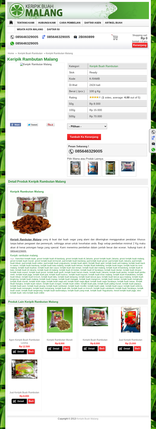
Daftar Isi (53, 29)
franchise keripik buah (25, 258)
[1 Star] (90, 97)
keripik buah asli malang (117, 263)
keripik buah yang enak (78, 290)
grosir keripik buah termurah (48, 261)
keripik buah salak (96, 286)
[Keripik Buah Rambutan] (95, 325)
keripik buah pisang (36, 286)
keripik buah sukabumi (104, 288)
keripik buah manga (48, 279)
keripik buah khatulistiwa (124, 274)
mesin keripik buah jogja (125, 290)
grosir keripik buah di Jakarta (79, 258)
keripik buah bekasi (74, 265)
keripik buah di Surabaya (91, 270)
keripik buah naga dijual (78, 281)
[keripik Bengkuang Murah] (110, 173)
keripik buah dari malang (94, 268)
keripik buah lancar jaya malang (116, 277)
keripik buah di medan (69, 270)
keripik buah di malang (47, 270)
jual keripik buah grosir (97, 261)
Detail (21, 351)
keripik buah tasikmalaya (55, 290)
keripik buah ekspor (132, 270)
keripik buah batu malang (52, 265)
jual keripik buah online (32, 263)
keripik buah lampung (68, 277)
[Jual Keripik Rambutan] (130, 331)
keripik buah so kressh (81, 288)
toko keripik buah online (33, 293)
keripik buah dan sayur (48, 268)
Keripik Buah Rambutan (30, 53)
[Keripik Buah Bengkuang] (128, 170)
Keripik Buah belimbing (94, 265)
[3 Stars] (95, 97)
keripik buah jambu (118, 272)
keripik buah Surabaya (125, 288)
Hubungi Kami (47, 22)
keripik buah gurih (55, 272)
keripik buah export (19, 272)
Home (11, 53)
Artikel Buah (113, 22)
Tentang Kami (25, 22)
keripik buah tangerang (32, 290)
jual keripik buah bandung (74, 261)
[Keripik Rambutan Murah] (60, 331)
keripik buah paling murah (109, 284)
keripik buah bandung (29, 265)
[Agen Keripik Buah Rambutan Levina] (24, 331)
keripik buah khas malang (100, 274)
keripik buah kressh (31, 277)
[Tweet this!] (32, 125)
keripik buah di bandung (117, 268)
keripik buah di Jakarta (25, 270)
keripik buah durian (113, 270)
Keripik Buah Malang (87, 418)
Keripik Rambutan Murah (60, 340)
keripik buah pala (88, 284)
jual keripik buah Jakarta (119, 261)
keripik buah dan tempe (70, 268)
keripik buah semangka (21, 288)
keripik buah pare (18, 286)
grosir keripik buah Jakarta (106, 258)
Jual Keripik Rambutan (130, 340)
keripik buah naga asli (57, 281)
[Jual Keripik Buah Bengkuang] (75, 173)
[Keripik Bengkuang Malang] (93, 173)
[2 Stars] (93, 97)
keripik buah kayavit (78, 274)
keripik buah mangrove (89, 279)
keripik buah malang (29, 279)
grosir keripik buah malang (132, 258)
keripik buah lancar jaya (90, 277)
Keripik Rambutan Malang (32, 59)
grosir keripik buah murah (22, 261)
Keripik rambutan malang (24, 255)
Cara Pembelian (70, 22)
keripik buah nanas (126, 281)
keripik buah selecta (133, 286)
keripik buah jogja (24, 274)
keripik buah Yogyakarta (101, 290)
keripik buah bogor (114, 265)
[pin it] (49, 125)
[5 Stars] (100, 97)
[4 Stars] (97, 97)
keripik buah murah (19, 281)
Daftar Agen (92, 22)
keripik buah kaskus (58, 274)
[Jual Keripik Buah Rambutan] (24, 378)
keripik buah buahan (27, 268)
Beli (31, 351)
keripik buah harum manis (76, 272)
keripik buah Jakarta (99, 272)
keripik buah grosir (37, 272)
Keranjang (139, 45)
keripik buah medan (111, 279)
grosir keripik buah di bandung (51, 258)
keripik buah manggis (68, 279)
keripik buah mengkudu (131, 279)
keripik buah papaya (131, 284)
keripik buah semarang (43, 288)
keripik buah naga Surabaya (103, 281)
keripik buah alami (79, 263)
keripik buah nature (33, 284)
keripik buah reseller (77, 286)
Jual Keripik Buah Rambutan (24, 392)
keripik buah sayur (114, 286)
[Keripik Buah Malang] (78, 10)
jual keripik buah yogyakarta (57, 263)
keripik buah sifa (62, 288)
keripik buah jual (40, 274)
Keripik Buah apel (96, 263)
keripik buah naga (37, 281)
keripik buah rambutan (56, 286)
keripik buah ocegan (52, 284)
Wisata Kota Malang (30, 29)
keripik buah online (71, 284)
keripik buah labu (49, 277)
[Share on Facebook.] (15, 125)
